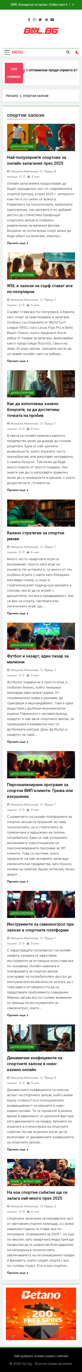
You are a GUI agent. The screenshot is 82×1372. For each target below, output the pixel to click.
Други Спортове (22, 147)
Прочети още (16, 243)
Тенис (15, 1181)
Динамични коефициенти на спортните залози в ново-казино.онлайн (34, 1063)
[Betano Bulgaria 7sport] (41, 1339)
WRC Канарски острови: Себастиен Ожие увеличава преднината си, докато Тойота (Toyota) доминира (38, 5)
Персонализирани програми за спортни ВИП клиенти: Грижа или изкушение (40, 790)
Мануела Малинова (24, 171)
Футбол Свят (32, 1181)
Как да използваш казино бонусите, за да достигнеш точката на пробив (33, 409)
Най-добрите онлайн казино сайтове (41, 1356)
